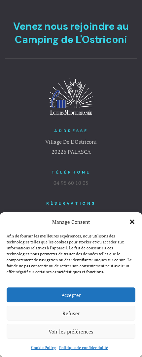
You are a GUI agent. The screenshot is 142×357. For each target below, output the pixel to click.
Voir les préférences (71, 331)
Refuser (71, 313)
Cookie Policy (43, 347)
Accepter (71, 295)
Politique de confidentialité (83, 347)
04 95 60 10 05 (71, 182)
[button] (132, 222)
